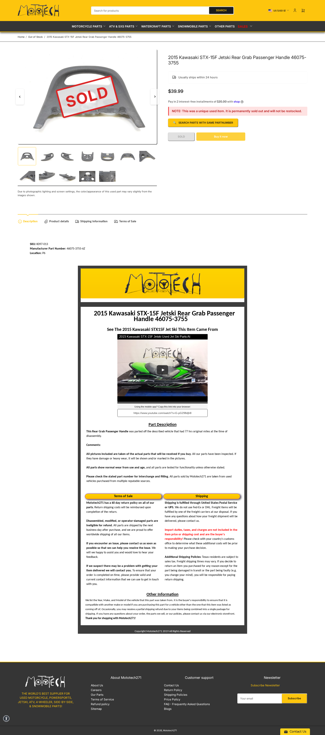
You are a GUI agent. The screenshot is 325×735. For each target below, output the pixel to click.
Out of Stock (35, 36)
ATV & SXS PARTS (121, 26)
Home (21, 36)
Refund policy (100, 704)
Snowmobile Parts (193, 26)
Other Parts (225, 26)
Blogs (168, 709)
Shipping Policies (175, 694)
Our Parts (97, 694)
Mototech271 (170, 730)
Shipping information (94, 221)
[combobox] (162, 10)
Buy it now (221, 136)
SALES (243, 26)
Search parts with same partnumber (203, 122)
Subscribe (294, 698)
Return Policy (173, 690)
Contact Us (171, 685)
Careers (96, 690)
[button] (6, 718)
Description (30, 221)
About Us (97, 685)
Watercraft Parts (156, 26)
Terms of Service (102, 699)
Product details (59, 221)
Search (221, 10)
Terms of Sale (127, 221)
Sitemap (96, 709)
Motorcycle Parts (87, 26)
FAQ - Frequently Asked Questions (187, 704)
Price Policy (172, 699)
